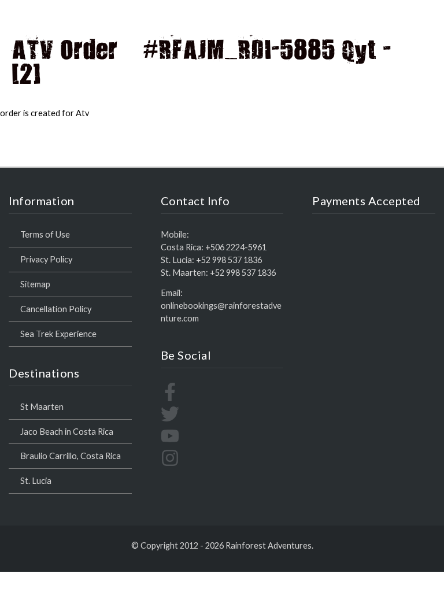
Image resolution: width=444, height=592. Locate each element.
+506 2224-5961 (236, 247)
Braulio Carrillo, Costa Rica (70, 456)
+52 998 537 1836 (229, 260)
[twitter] (170, 420)
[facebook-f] (170, 398)
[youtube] (170, 442)
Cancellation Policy (55, 309)
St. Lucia (35, 481)
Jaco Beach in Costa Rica (66, 431)
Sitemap (35, 284)
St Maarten (42, 407)
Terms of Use (45, 234)
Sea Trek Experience (58, 334)
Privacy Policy (46, 259)
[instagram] (170, 464)
